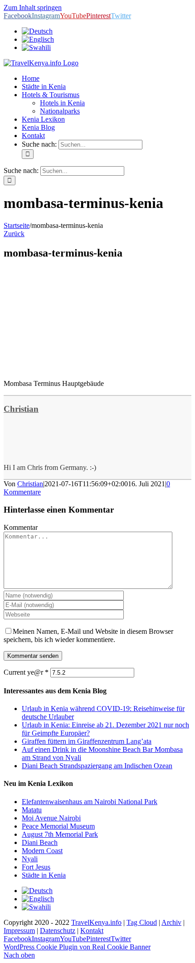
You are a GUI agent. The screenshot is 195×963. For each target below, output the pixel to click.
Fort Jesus (36, 867)
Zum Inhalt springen (33, 7)
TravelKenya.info (96, 922)
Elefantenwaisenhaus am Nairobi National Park (89, 801)
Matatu (32, 810)
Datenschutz (57, 930)
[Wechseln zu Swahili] (36, 47)
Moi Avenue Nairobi (51, 818)
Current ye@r (26, 672)
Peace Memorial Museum (58, 826)
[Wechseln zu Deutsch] (37, 890)
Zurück (14, 233)
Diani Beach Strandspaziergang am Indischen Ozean (97, 766)
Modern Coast (42, 850)
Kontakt (91, 930)
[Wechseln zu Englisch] (38, 39)
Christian (21, 409)
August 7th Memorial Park (60, 834)
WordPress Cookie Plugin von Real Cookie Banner (77, 947)
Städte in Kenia (44, 875)
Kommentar (21, 527)
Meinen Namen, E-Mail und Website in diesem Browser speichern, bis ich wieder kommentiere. (88, 635)
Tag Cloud (142, 922)
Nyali (30, 859)
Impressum (19, 930)
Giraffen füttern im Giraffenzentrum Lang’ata (86, 741)
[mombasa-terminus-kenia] (72, 368)
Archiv (171, 922)
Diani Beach (40, 842)
